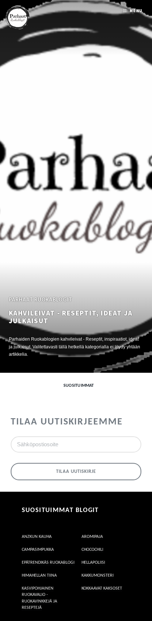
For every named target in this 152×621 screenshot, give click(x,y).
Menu (136, 10)
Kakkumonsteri (98, 575)
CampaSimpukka (38, 549)
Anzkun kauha (37, 537)
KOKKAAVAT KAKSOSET (102, 588)
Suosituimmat (78, 385)
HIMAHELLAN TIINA (39, 575)
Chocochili (92, 549)
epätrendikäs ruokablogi (48, 562)
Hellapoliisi (93, 562)
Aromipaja (92, 537)
